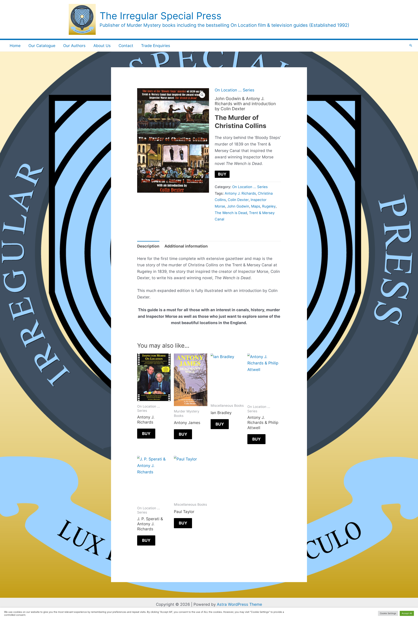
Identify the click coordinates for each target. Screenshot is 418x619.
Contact (126, 45)
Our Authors (74, 45)
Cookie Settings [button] (388, 613)
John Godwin (238, 206)
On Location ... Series (234, 90)
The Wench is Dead (231, 213)
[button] (202, 95)
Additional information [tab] (186, 246)
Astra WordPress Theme (239, 604)
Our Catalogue (41, 45)
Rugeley (269, 206)
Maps (255, 206)
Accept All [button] (407, 613)
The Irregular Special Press (160, 16)
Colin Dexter (238, 200)
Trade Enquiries (155, 45)
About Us (102, 45)
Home (15, 45)
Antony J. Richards (240, 193)
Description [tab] (148, 246)
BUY (222, 174)
